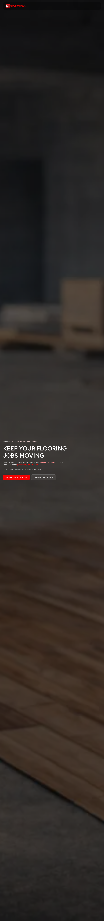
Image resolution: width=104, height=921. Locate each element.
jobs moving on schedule (27, 465)
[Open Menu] (97, 5)
